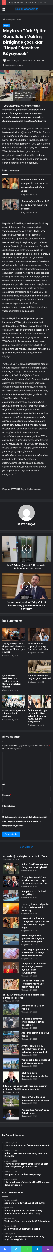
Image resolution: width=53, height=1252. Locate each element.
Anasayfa (9, 19)
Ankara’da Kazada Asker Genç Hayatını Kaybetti (34, 866)
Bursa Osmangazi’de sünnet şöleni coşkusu (13, 713)
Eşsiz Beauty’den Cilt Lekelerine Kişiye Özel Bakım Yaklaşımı (32, 983)
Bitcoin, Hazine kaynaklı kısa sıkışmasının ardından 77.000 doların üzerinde (25, 1088)
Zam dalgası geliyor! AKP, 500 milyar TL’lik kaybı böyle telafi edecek (35, 952)
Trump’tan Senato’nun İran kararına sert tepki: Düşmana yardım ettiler (34, 880)
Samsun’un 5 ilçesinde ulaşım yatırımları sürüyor (35, 1099)
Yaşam (18, 19)
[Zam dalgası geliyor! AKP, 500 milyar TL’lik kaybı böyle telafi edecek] (11, 953)
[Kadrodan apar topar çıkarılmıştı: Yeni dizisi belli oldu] (39, 634)
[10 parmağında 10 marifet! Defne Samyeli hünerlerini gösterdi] (10, 204)
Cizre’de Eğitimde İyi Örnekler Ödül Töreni (25, 856)
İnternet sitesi (8, 806)
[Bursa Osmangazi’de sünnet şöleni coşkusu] (13, 701)
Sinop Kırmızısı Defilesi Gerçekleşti (33, 893)
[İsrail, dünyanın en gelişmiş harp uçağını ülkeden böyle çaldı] (11, 939)
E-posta (6, 795)
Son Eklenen (26, 846)
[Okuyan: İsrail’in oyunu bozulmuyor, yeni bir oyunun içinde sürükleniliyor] (11, 967)
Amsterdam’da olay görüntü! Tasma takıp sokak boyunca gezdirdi (34, 1048)
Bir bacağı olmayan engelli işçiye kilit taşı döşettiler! (32, 1021)
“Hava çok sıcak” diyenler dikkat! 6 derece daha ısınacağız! (35, 907)
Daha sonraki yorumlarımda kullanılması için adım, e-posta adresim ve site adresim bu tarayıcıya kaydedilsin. (24, 821)
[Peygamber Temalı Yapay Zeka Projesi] (11, 1114)
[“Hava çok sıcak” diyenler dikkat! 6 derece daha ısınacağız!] (11, 908)
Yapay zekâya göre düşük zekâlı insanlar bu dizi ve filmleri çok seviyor (13, 647)
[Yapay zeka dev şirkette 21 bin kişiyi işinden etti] (11, 1063)
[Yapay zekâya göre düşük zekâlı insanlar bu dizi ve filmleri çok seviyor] (13, 634)
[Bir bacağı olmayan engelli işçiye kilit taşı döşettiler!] (11, 1022)
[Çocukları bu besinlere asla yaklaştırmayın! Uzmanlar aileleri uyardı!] (13, 666)
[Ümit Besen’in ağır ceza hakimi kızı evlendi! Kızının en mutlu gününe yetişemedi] (39, 701)
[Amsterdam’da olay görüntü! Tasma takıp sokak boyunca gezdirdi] (11, 1049)
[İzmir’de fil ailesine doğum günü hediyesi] (39, 666)
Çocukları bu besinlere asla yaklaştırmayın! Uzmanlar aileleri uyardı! (11, 681)
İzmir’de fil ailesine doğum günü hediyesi (39, 677)
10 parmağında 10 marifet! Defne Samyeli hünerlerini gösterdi (35, 205)
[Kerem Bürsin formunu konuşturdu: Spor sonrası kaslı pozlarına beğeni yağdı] (10, 183)
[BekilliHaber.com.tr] (26, 9)
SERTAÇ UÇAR (13, 60)
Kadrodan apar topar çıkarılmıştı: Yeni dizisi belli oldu (38, 646)
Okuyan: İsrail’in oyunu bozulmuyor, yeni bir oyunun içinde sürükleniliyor (33, 968)
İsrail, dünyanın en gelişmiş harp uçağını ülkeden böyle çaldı (32, 938)
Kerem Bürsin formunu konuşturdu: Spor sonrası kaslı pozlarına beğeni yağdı (35, 923)
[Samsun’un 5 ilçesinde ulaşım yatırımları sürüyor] (11, 1101)
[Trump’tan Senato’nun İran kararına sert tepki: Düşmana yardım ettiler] (11, 881)
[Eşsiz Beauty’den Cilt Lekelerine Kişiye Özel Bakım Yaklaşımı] (11, 984)
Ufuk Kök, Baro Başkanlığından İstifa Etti (34, 1074)
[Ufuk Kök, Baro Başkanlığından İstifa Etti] (11, 1076)
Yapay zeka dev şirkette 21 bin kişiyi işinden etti (35, 1061)
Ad (4, 784)
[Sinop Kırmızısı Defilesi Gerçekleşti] (11, 895)
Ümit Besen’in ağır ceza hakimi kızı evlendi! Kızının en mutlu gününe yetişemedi (37, 716)
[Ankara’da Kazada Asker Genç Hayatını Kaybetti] (11, 868)
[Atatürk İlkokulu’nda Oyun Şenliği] (11, 1036)
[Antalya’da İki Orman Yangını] (11, 1009)
